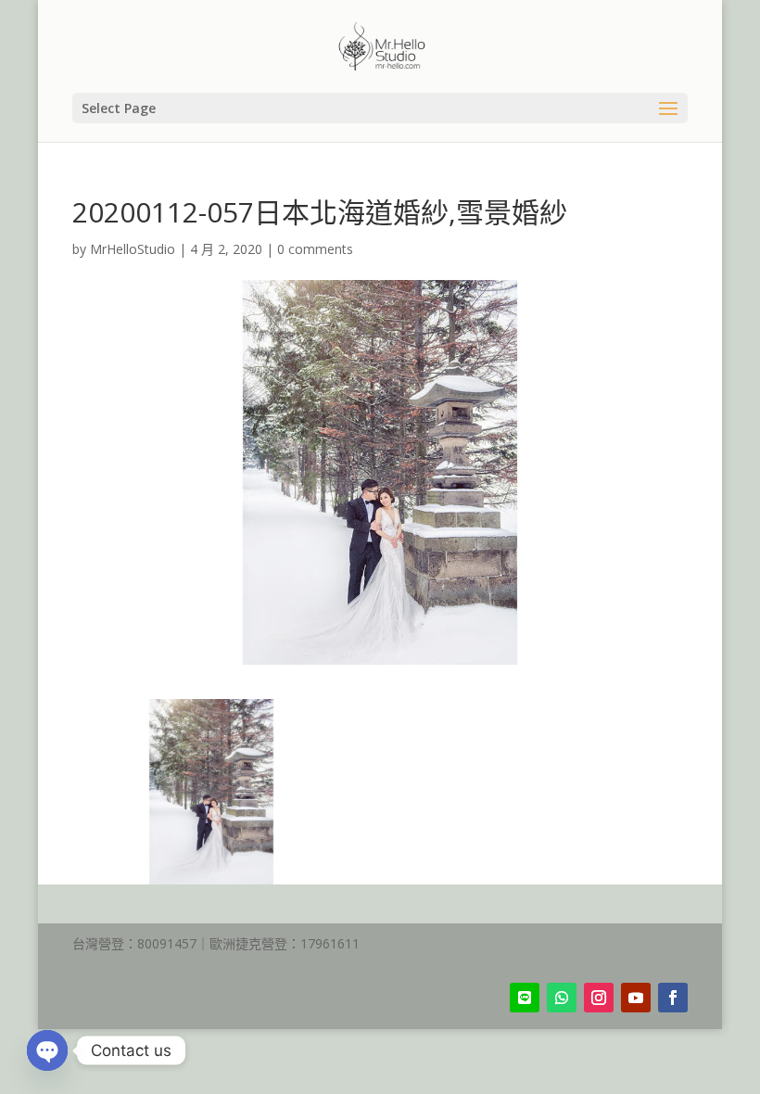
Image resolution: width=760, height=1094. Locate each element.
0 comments (315, 249)
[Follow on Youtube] (636, 997)
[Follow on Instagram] (599, 997)
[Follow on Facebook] (673, 997)
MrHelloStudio (132, 249)
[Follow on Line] (524, 997)
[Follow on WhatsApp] (561, 997)
